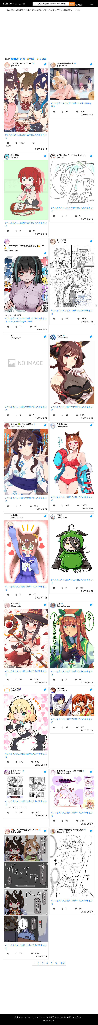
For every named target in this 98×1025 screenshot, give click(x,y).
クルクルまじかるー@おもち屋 (69, 771)
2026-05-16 (41, 149)
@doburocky (16, 773)
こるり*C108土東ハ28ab (21, 63)
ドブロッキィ (16, 771)
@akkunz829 (16, 832)
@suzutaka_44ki (17, 517)
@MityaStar (15, 691)
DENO (59, 515)
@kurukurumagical (64, 773)
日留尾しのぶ (62, 424)
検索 (72, 4)
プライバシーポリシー (34, 1017)
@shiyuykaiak (62, 691)
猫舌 (58, 604)
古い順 (22, 59)
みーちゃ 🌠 (16, 688)
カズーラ (14, 604)
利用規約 (18, 1017)
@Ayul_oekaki (62, 66)
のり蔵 (59, 335)
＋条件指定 (78, 5)
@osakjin (14, 157)
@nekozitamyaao (63, 606)
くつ (12, 335)
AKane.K (61, 688)
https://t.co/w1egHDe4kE (20, 321)
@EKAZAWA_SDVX (18, 426)
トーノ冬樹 (61, 240)
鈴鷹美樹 (14, 515)
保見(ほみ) (15, 155)
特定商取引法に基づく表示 (58, 1017)
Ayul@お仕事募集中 (65, 63)
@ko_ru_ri (15, 66)
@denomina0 (62, 517)
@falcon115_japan (63, 832)
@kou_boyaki (16, 338)
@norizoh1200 (62, 338)
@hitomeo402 (62, 426)
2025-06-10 (41, 234)
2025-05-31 (41, 418)
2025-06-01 (87, 321)
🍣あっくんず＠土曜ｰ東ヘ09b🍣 (24, 830)
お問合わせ (77, 1017)
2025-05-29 (87, 730)
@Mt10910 (61, 157)
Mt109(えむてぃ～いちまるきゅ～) (71, 155)
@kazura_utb (16, 606)
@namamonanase (11, 250)
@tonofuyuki (61, 242)
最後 (63, 963)
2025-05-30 (41, 682)
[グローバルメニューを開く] (92, 3)
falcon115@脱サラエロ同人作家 (70, 830)
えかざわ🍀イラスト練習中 (22, 424)
